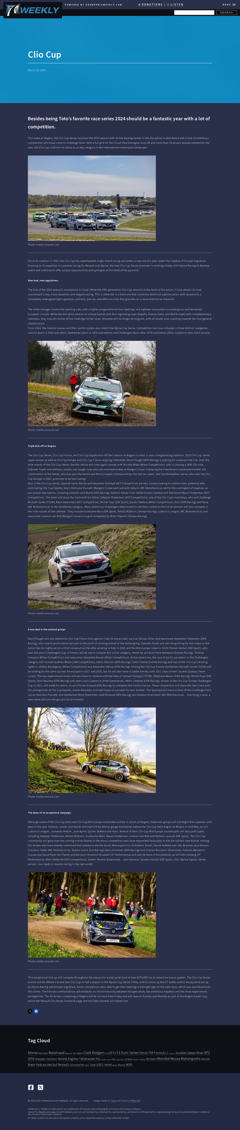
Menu (227, 4)
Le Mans (128, 1059)
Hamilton (51, 1059)
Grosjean (40, 1059)
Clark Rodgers (94, 1052)
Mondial (163, 1058)
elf (110, 1053)
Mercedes (143, 1059)
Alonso (33, 1052)
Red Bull (52, 1064)
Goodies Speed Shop (189, 1053)
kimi (113, 1059)
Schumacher (77, 1064)
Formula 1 (161, 1053)
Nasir (31, 1064)
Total (93, 1064)
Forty (113, 1100)
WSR (129, 1065)
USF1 (100, 1064)
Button (80, 1053)
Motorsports (190, 1058)
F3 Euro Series (127, 1052)
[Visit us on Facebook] (31, 1089)
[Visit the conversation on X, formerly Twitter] (41, 1089)
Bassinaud (56, 1052)
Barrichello (43, 1053)
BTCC (74, 1053)
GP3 (31, 1058)
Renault (63, 1064)
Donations (151, 4)
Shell (87, 1065)
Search (226, 12)
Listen (176, 4)
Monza (175, 1058)
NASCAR (205, 1058)
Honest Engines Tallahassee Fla (79, 1059)
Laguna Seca (120, 1059)
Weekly (121, 1065)
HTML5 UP (135, 1100)
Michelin (151, 1059)
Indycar (108, 1059)
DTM (106, 1053)
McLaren (136, 1059)
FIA (151, 1052)
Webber (114, 1065)
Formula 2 (172, 1053)
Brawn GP (69, 1053)
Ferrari (143, 1053)
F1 (114, 1053)
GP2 (207, 1052)
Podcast (41, 1065)
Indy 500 (103, 1059)
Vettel (108, 1064)
